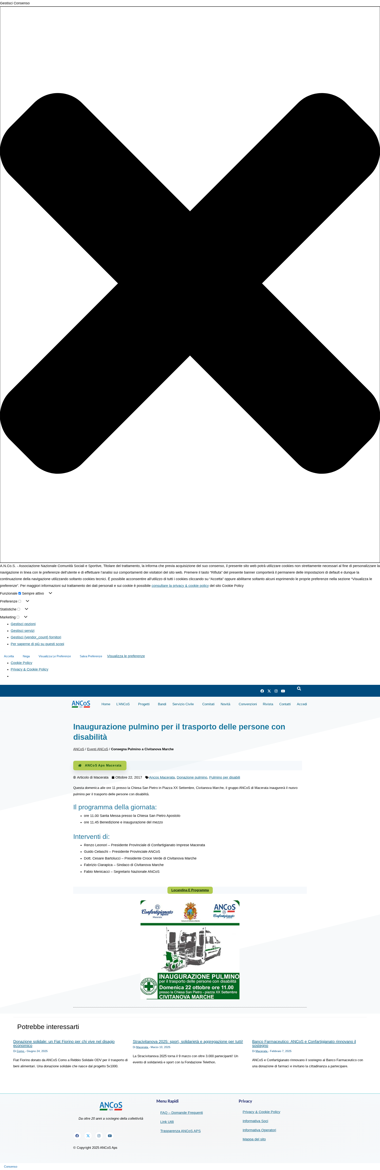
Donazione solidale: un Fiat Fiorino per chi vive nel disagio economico (64, 1043)
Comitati (208, 704)
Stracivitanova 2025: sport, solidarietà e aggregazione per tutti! (188, 1041)
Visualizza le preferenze (55, 656)
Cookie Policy (21, 663)
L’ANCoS (123, 704)
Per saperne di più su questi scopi (37, 644)
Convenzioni (248, 704)
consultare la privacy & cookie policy (180, 586)
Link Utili (167, 1122)
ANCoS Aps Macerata (103, 765)
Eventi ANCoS (97, 749)
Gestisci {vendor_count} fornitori (36, 637)
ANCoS (78, 749)
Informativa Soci (255, 1121)
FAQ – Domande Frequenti (181, 1113)
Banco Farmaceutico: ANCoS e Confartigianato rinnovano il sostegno (304, 1043)
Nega (26, 656)
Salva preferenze (91, 656)
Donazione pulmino (192, 777)
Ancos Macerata (162, 777)
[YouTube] (283, 691)
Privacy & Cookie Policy (29, 669)
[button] (190, 284)
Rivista (268, 704)
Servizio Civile (183, 704)
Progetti (144, 704)
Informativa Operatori (259, 1130)
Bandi (162, 704)
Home (106, 704)
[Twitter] (269, 691)
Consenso (10, 1166)
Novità (225, 704)
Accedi (302, 704)
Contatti (285, 704)
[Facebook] (262, 691)
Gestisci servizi (22, 631)
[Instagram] (276, 691)
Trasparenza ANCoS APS (180, 1131)
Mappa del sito (254, 1139)
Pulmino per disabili (224, 777)
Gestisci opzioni (23, 624)
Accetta (9, 656)
